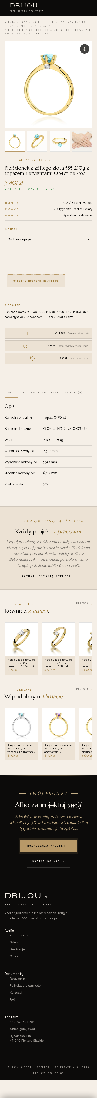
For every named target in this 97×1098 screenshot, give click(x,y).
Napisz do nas (48, 861)
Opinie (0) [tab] (74, 392)
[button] (84, 49)
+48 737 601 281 (22, 1022)
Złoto (50, 317)
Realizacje (17, 949)
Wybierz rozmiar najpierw (35, 280)
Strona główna (16, 22)
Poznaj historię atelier (48, 576)
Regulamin (17, 978)
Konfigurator (19, 935)
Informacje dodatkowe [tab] (39, 392)
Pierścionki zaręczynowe (67, 22)
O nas (14, 956)
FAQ (12, 999)
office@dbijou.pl (22, 1029)
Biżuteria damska (17, 312)
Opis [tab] (11, 392)
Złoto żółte (19, 26)
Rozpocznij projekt (48, 845)
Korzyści (16, 992)
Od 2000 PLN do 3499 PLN (51, 312)
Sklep (37, 22)
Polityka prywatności (25, 985)
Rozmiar (11, 229)
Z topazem (42, 26)
